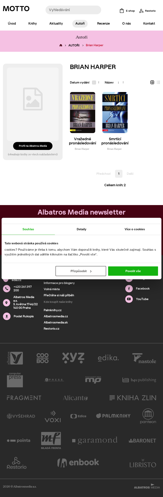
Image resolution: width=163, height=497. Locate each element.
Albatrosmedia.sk (56, 322)
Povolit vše (133, 271)
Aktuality (56, 23)
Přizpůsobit (79, 271)
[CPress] (54, 379)
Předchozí (103, 174)
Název (109, 82)
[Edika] (108, 358)
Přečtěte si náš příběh (59, 295)
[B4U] (139, 379)
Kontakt (149, 23)
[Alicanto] (75, 397)
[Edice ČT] (78, 416)
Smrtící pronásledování (114, 141)
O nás (126, 23)
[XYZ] (73, 358)
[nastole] (144, 358)
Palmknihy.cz (53, 310)
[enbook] (78, 463)
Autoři (80, 23)
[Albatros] (15, 358)
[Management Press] (93, 379)
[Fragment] (24, 397)
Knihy (32, 23)
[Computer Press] (15, 379)
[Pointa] (18, 440)
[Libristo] (143, 463)
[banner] (16, 9)
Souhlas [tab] (28, 229)
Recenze (103, 23)
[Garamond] (95, 440)
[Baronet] (142, 440)
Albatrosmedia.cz (56, 316)
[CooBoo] (43, 358)
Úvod (12, 23)
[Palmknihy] (113, 416)
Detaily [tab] (81, 229)
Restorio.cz (51, 328)
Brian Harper (82, 148)
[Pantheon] (148, 416)
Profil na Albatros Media (33, 145)
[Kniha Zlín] (133, 397)
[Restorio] (16, 463)
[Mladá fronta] (51, 440)
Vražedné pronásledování (82, 141)
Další (130, 174)
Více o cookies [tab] (135, 229)
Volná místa (52, 289)
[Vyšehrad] (21, 416)
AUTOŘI (74, 45)
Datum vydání (79, 82)
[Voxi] (53, 416)
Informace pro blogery (59, 283)
